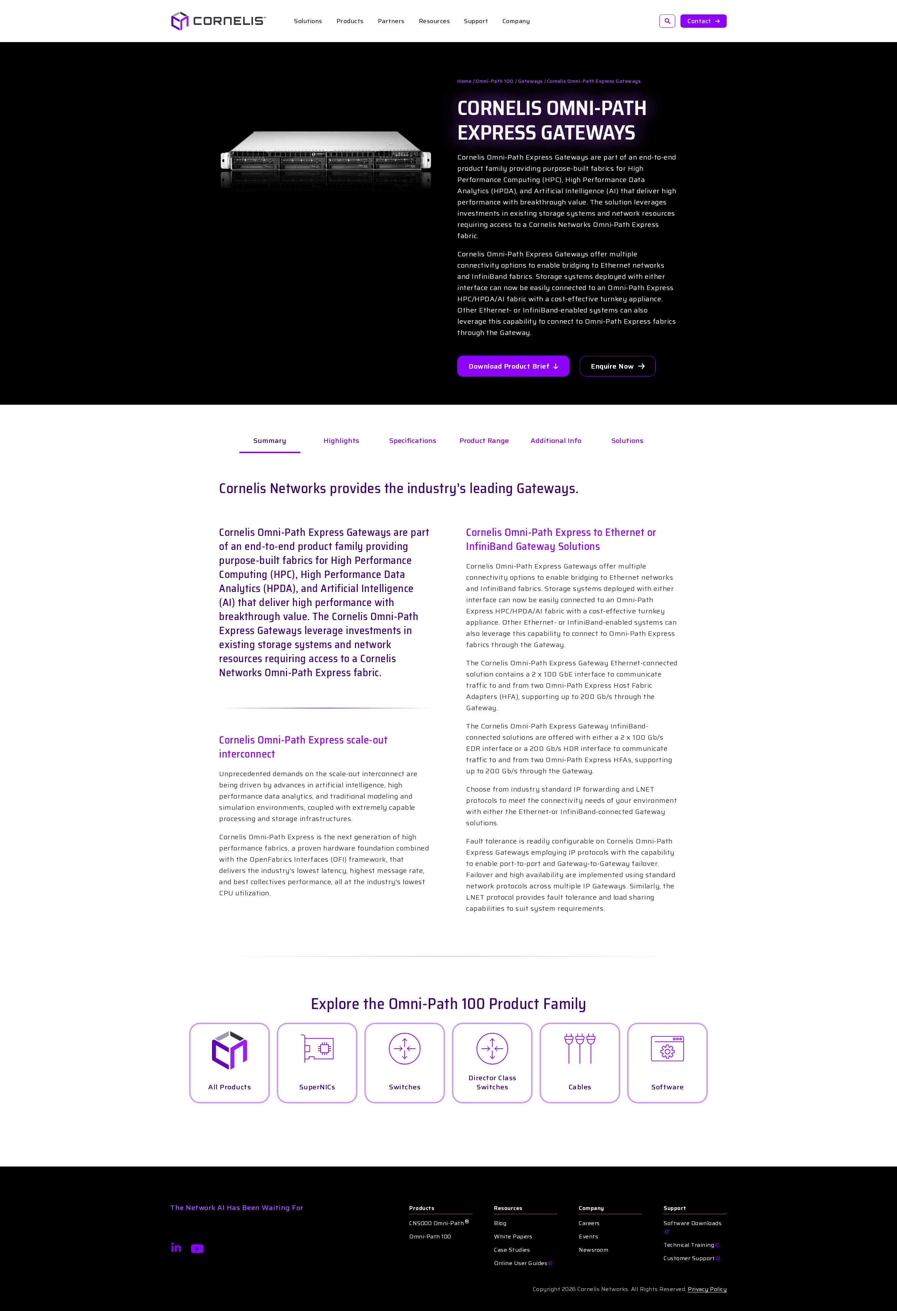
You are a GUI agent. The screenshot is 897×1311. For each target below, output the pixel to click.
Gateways (530, 81)
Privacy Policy (707, 1289)
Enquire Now (612, 366)
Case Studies (512, 1250)
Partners (391, 21)
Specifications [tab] (412, 440)
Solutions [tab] (627, 440)
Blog (500, 1223)
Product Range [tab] (484, 440)
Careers (589, 1223)
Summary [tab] (269, 440)
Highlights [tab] (341, 440)
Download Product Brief (508, 366)
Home (464, 81)
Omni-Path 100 (494, 81)
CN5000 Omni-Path (439, 1223)
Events (588, 1236)
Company (591, 1208)
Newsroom (593, 1250)
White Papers (513, 1236)
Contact (699, 21)
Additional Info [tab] (555, 440)
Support (476, 21)
